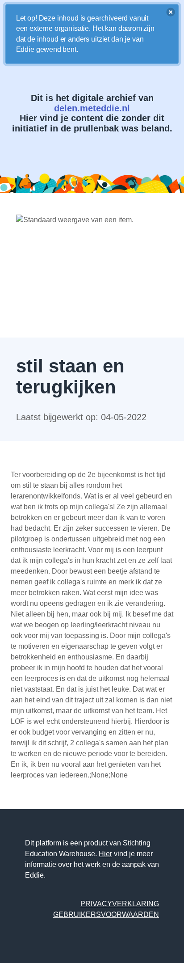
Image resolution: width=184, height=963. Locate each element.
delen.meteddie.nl (92, 108)
